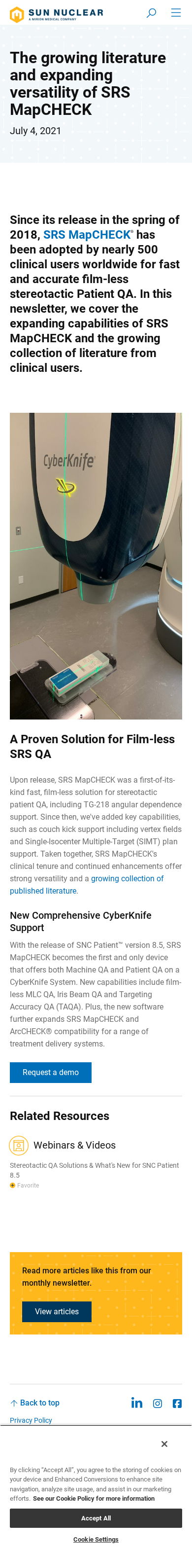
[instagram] (157, 1403)
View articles (57, 1311)
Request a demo (51, 1072)
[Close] (164, 1444)
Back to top (40, 1402)
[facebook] (177, 1403)
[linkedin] (136, 1403)
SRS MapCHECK (86, 235)
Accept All (96, 1518)
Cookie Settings (96, 1539)
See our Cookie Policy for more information (94, 1498)
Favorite (28, 1185)
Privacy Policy (31, 1420)
